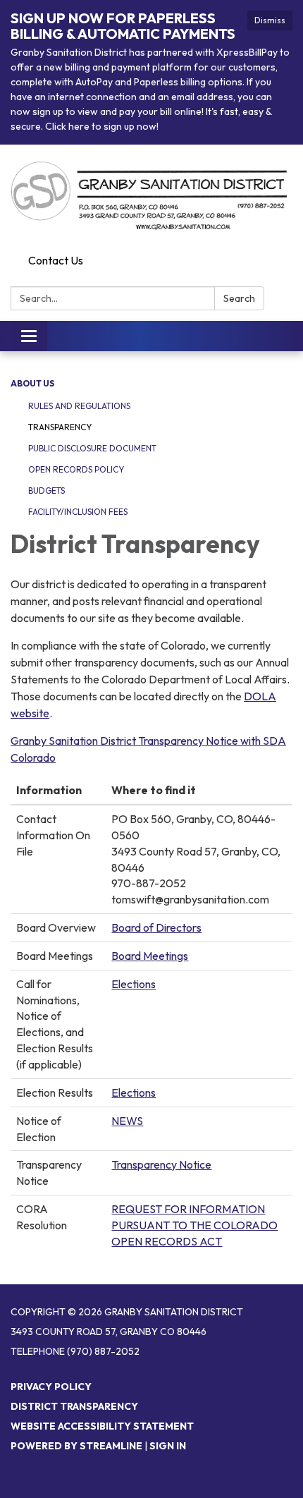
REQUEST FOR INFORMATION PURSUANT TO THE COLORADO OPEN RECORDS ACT (194, 1225)
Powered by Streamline (76, 1445)
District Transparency (74, 1406)
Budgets (46, 490)
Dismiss (269, 20)
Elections (133, 984)
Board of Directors (156, 927)
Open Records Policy (76, 469)
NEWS (127, 1121)
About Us (32, 383)
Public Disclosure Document (92, 448)
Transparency (60, 427)
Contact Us (55, 260)
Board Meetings (149, 956)
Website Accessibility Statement (102, 1426)
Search (239, 298)
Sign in (167, 1445)
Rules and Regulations (79, 406)
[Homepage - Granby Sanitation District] (151, 196)
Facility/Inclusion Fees (78, 511)
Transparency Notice (161, 1164)
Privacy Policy (51, 1386)
